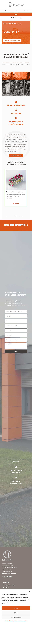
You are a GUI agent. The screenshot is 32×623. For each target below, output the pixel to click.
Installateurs (17, 10)
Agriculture (6, 582)
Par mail (16, 481)
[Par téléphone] (16, 467)
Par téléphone (16, 470)
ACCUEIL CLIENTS (12, 23)
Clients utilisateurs (9, 10)
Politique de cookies (9, 621)
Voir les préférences (16, 617)
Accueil (5, 23)
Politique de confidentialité (21, 621)
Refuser (16, 612)
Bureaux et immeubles (9, 585)
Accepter (16, 608)
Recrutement (24, 10)
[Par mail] (16, 478)
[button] (29, 591)
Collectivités (6, 587)
